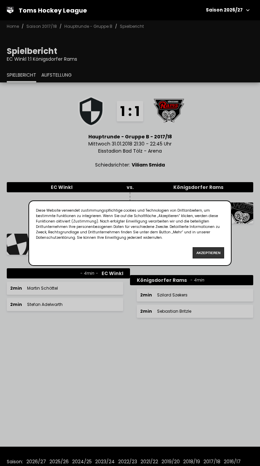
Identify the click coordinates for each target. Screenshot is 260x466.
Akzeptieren (208, 253)
